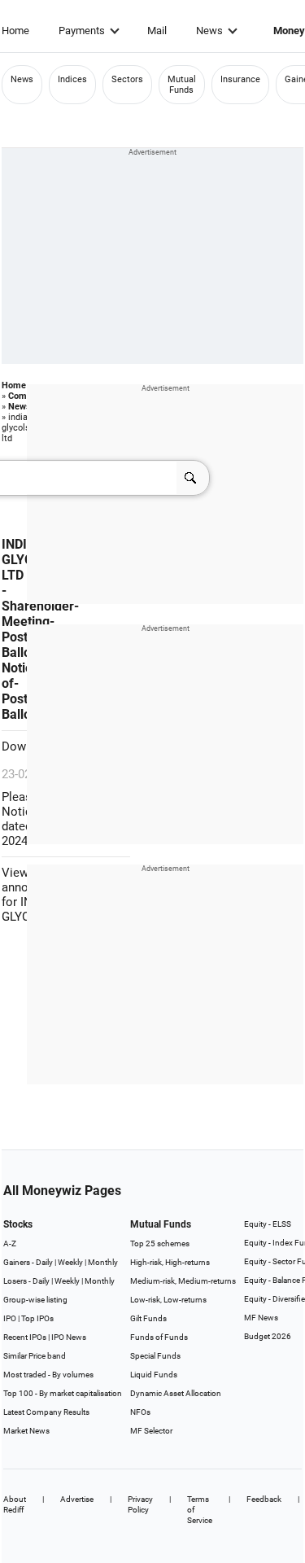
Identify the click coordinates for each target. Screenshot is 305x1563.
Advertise (77, 1499)
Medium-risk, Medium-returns (183, 1281)
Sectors (127, 79)
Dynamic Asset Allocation (175, 1393)
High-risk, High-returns (170, 1262)
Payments (82, 30)
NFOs (140, 1412)
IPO (9, 1318)
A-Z (9, 1243)
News (209, 30)
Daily (44, 1262)
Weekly (70, 1262)
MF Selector (151, 1430)
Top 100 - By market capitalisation (62, 1393)
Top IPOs (37, 1318)
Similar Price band (34, 1356)
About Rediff (14, 1504)
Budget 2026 (267, 1336)
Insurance (240, 79)
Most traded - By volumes (48, 1374)
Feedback (263, 1499)
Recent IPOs (24, 1337)
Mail (157, 30)
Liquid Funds (153, 1374)
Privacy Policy (140, 1504)
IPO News (68, 1337)
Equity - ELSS (267, 1224)
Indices (72, 79)
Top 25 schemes (160, 1243)
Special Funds (155, 1356)
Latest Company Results (46, 1412)
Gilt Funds (148, 1318)
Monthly (103, 1262)
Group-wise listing (35, 1299)
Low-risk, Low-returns (168, 1299)
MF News (261, 1317)
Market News (26, 1430)
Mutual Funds (182, 84)
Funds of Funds (159, 1337)
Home (15, 30)
